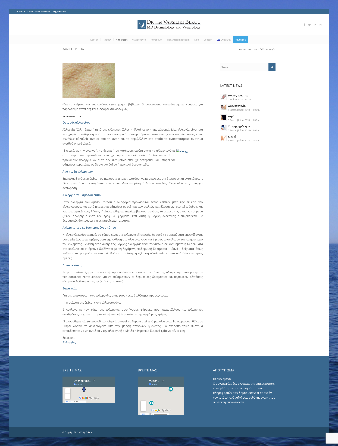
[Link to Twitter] (309, 24)
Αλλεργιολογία (73, 49)
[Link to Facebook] (304, 24)
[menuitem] (94, 39)
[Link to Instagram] (320, 24)
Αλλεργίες (69, 342)
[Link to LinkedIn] (315, 24)
